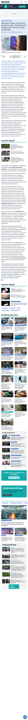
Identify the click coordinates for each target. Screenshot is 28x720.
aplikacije (4, 308)
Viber (18, 308)
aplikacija (12, 308)
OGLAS (14, 14)
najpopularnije (9, 545)
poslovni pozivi (15, 310)
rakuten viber (5, 310)
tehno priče (5, 503)
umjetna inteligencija (16, 503)
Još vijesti (12, 586)
